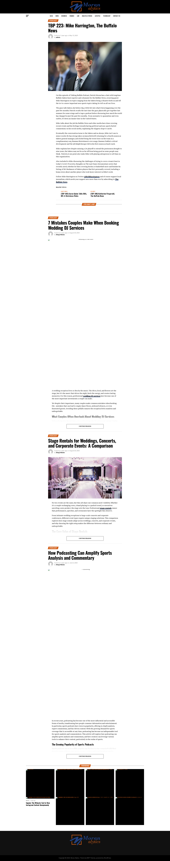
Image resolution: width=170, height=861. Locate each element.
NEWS (57, 16)
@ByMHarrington (92, 176)
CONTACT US (116, 16)
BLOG (51, 16)
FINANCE (72, 16)
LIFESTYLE (97, 16)
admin (58, 37)
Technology (106, 16)
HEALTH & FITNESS (87, 16)
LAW (78, 16)
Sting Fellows (60, 234)
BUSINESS (64, 16)
